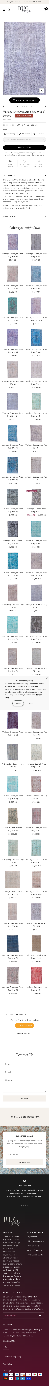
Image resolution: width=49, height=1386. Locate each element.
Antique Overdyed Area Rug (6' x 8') (12, 797)
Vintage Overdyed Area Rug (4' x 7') (36, 860)
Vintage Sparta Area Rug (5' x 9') (13, 860)
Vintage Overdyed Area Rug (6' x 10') (36, 318)
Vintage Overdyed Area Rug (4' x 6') (12, 733)
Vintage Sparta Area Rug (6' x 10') (36, 924)
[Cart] (44, 9)
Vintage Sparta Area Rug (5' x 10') (36, 669)
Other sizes (25, 134)
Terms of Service (34, 1250)
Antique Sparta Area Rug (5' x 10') (36, 733)
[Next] (45, 106)
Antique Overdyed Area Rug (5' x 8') (12, 287)
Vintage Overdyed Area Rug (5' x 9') (12, 255)
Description (9, 175)
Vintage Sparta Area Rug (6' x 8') (36, 446)
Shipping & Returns (35, 1241)
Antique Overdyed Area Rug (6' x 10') (36, 574)
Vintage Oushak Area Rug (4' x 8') (36, 956)
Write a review (24, 1025)
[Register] (40, 1315)
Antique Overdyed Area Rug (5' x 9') (36, 287)
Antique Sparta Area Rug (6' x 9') (13, 765)
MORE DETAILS (9, 216)
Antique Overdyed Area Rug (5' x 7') (12, 637)
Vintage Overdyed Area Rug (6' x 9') (12, 350)
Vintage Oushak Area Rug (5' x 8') (12, 542)
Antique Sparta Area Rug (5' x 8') (13, 382)
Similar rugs (11, 134)
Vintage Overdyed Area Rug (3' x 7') (12, 669)
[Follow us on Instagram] (6, 1347)
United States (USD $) (13, 1357)
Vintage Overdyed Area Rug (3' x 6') (12, 924)
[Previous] (4, 106)
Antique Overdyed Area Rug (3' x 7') (36, 829)
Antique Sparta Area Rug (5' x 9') (36, 478)
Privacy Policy (33, 1246)
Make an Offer (24, 116)
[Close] (46, 678)
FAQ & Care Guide (35, 1255)
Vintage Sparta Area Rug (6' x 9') (36, 605)
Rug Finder (32, 1237)
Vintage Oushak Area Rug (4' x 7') (36, 510)
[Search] (9, 10)
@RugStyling (9, 1340)
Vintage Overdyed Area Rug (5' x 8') (36, 255)
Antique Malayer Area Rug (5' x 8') (12, 829)
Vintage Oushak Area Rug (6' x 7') (12, 892)
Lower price (40, 134)
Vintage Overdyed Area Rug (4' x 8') (36, 892)
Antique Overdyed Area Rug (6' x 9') (36, 382)
